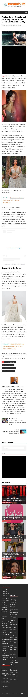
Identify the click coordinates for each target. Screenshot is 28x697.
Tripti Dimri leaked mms (9, 368)
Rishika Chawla (17, 25)
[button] (26, 12)
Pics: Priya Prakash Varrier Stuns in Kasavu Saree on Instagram (13, 574)
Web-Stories (4, 689)
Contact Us (4, 670)
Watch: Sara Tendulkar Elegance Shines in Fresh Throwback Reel (13, 536)
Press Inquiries (5, 678)
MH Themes (22, 693)
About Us (4, 668)
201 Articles (20, 386)
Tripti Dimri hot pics (8, 365)
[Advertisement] (14, 60)
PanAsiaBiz (4, 589)
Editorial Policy (5, 673)
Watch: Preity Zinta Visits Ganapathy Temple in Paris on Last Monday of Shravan (13, 554)
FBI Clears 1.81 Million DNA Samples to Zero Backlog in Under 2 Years (14, 661)
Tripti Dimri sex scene (8, 371)
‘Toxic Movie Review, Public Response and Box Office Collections (14, 499)
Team (3, 683)
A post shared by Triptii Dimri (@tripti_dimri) (14, 264)
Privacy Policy (5, 681)
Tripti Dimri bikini (10, 362)
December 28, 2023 (7, 25)
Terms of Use (5, 686)
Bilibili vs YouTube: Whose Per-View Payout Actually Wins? (14, 518)
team (7, 598)
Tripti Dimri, (5, 76)
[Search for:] (14, 448)
